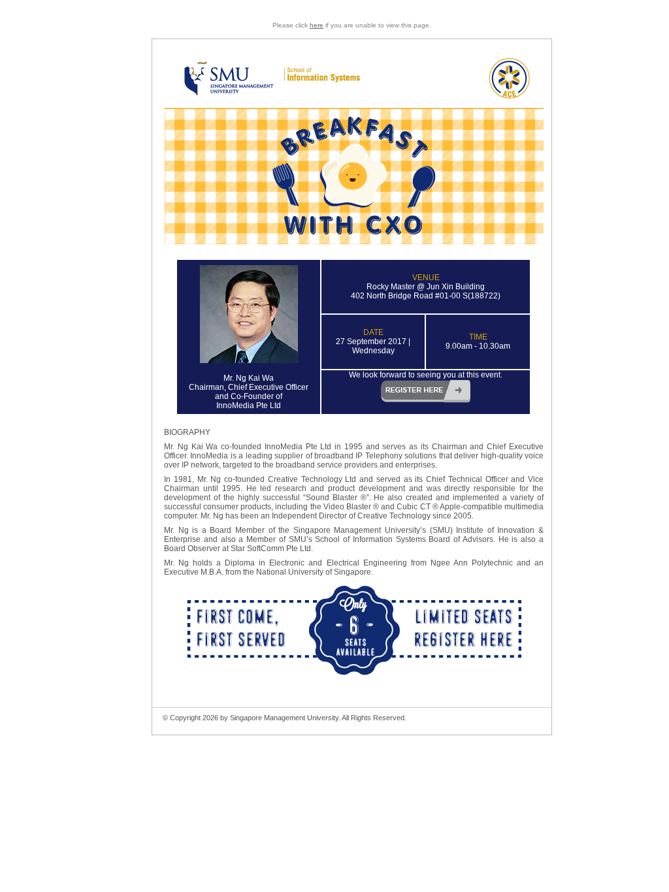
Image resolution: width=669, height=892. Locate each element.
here (316, 25)
